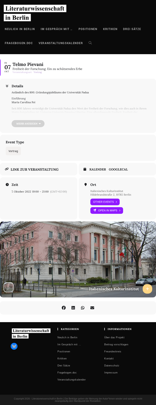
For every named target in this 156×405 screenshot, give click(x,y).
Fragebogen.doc (67, 372)
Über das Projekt (114, 337)
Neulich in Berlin (67, 337)
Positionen (63, 351)
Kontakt (109, 358)
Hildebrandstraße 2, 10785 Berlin (110, 194)
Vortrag (13, 151)
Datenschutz (111, 365)
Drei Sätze (63, 365)
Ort (93, 184)
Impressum (111, 372)
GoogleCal (118, 169)
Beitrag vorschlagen (116, 344)
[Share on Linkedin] (73, 308)
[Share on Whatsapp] (83, 308)
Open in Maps (107, 210)
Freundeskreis (112, 351)
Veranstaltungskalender (71, 379)
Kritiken (62, 358)
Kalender (97, 169)
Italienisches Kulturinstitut (106, 191)
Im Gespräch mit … (69, 344)
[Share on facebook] (63, 308)
